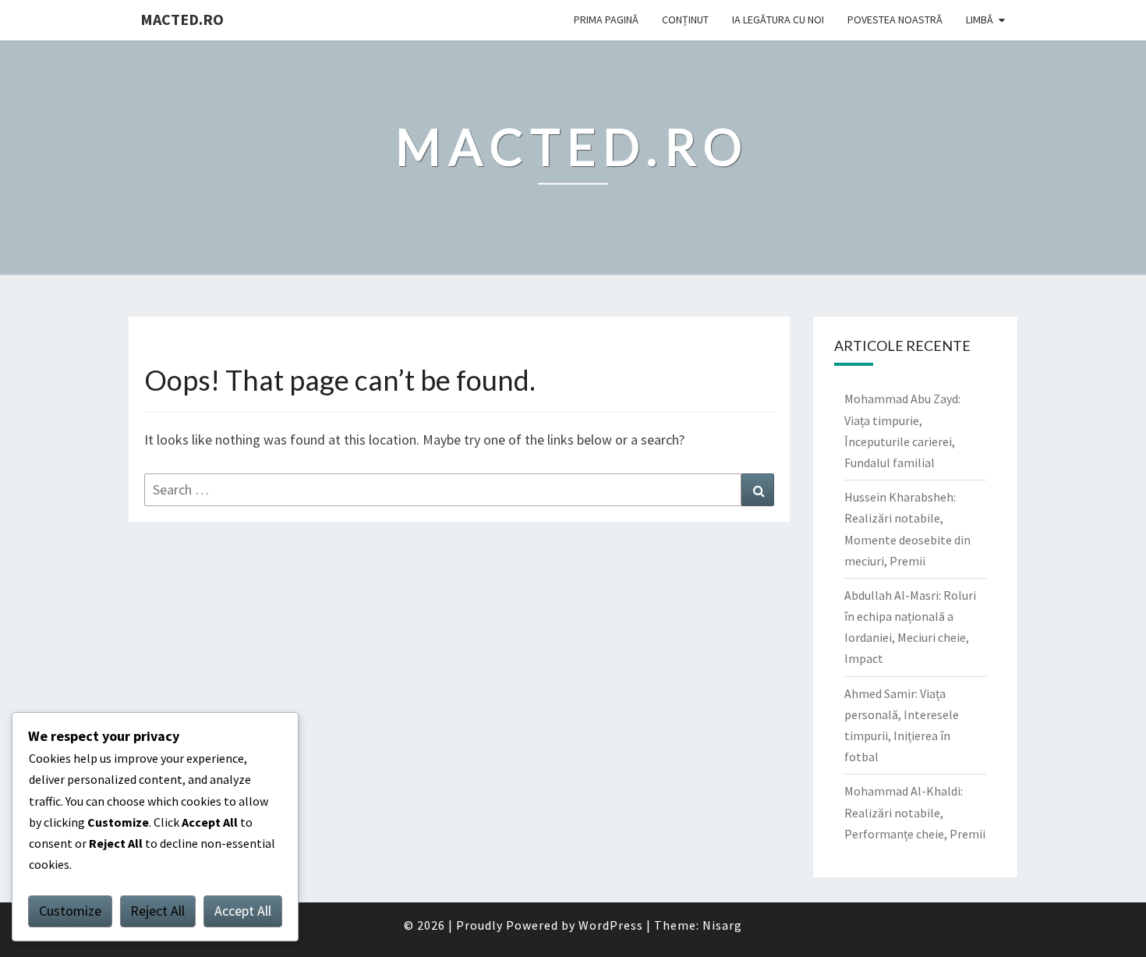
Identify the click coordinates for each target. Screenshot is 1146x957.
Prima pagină (606, 19)
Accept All (242, 911)
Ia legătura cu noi (778, 19)
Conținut (685, 19)
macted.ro (182, 19)
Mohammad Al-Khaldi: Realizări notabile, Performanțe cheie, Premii (914, 812)
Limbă (979, 19)
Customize (70, 911)
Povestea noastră (895, 19)
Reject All (157, 911)
